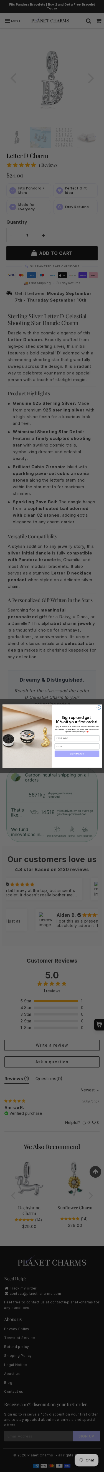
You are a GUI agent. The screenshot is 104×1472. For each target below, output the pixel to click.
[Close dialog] (99, 707)
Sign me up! (77, 753)
